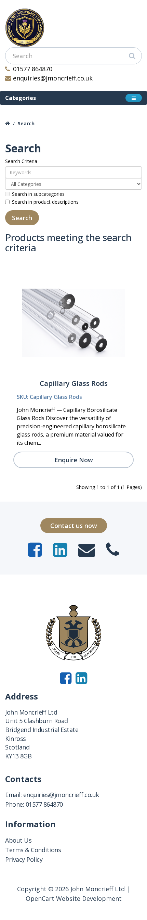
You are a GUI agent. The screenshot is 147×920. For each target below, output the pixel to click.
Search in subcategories (38, 194)
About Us (18, 840)
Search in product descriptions (45, 202)
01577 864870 (32, 69)
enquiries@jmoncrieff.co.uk (53, 78)
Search (26, 123)
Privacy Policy (23, 859)
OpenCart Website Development (74, 898)
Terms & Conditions (33, 850)
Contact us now (73, 525)
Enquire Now (73, 460)
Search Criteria (21, 161)
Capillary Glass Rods (74, 383)
